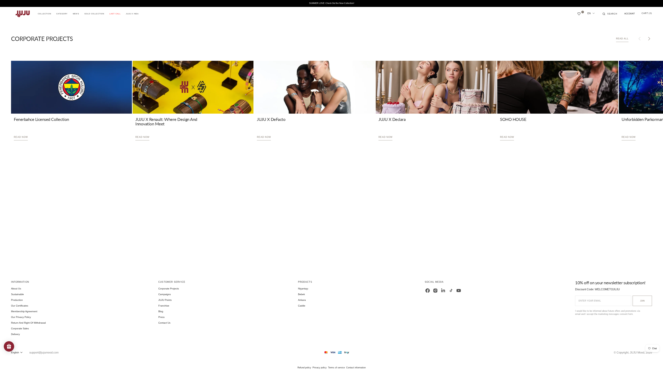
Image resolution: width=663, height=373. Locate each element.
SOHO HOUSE (513, 119)
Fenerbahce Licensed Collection (41, 119)
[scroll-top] (655, 365)
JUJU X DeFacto (271, 119)
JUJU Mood (637, 352)
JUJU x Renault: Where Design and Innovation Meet (166, 121)
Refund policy (304, 367)
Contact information (356, 367)
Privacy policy (320, 367)
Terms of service (336, 367)
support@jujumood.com (44, 352)
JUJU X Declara (392, 119)
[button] (610, 14)
